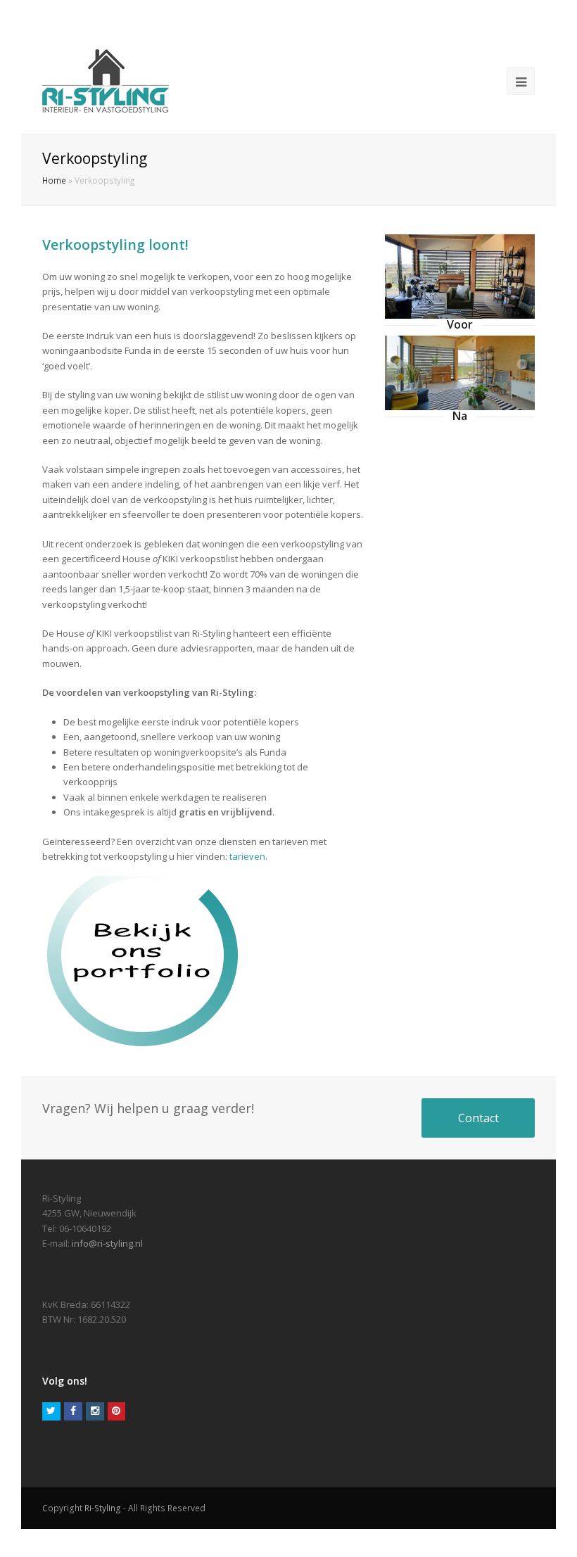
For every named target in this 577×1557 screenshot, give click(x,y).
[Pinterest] (117, 1411)
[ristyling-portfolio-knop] (145, 962)
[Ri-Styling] (105, 81)
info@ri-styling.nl (107, 1243)
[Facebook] (73, 1411)
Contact (478, 1118)
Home (54, 180)
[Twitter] (51, 1411)
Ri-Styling (102, 1508)
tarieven (247, 856)
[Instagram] (95, 1411)
